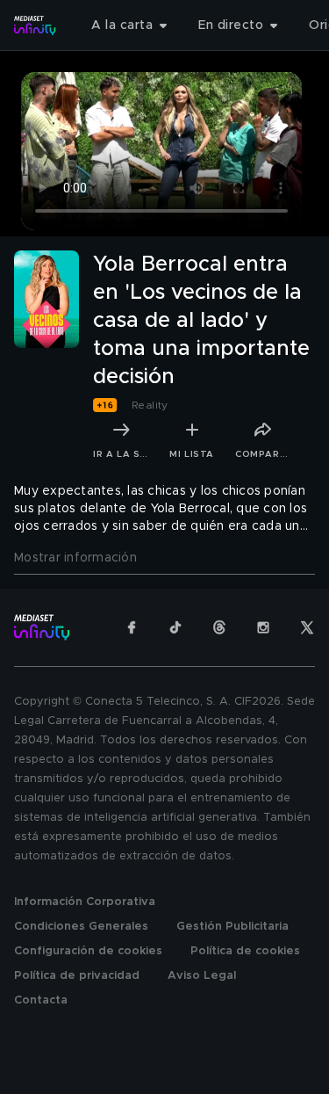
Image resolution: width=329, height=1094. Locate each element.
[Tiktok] (175, 627)
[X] (307, 627)
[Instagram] (263, 627)
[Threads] (219, 627)
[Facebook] (131, 627)
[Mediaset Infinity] (35, 25)
